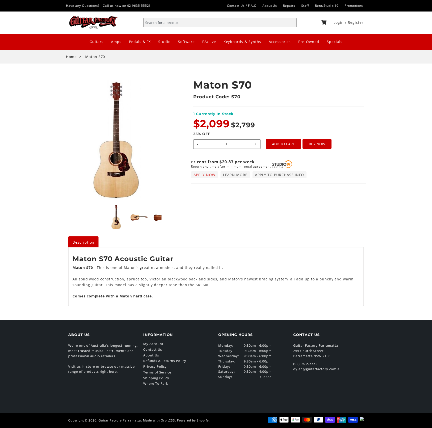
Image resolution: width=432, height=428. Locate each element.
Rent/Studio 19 (326, 6)
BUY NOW (317, 144)
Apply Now (205, 174)
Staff (305, 6)
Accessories (280, 41)
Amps (116, 41)
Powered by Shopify (192, 420)
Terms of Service (157, 372)
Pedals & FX (140, 41)
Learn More (235, 174)
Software (186, 41)
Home (71, 56)
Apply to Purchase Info (279, 174)
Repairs (289, 6)
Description (83, 242)
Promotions (353, 6)
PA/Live (209, 41)
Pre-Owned (308, 41)
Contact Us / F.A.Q (241, 6)
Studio (164, 41)
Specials (334, 41)
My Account (153, 343)
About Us (269, 6)
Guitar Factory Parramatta (119, 420)
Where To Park (155, 383)
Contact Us (152, 349)
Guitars (97, 41)
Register (356, 22)
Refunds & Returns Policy (164, 360)
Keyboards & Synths (242, 41)
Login (339, 22)
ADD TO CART (283, 144)
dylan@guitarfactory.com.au (317, 369)
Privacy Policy (155, 366)
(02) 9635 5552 (305, 363)
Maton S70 (95, 56)
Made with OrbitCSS (159, 420)
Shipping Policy (156, 378)
